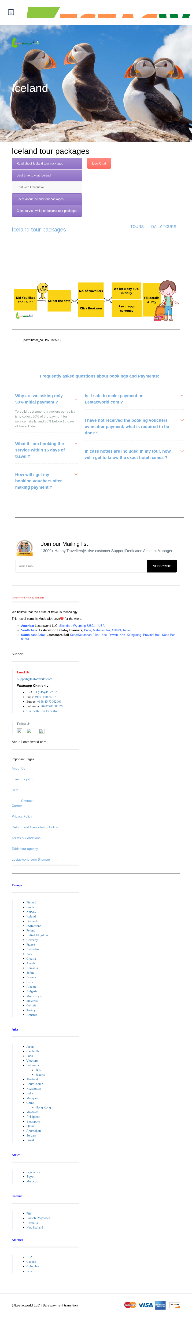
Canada (31, 1261)
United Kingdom (37, 935)
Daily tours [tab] (163, 227)
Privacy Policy (22, 816)
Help (15, 790)
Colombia (32, 1266)
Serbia (30, 972)
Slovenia (32, 1000)
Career (17, 805)
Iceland (31, 916)
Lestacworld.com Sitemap (31, 859)
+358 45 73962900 (49, 701)
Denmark (32, 921)
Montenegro (34, 996)
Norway (31, 911)
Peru (29, 1271)
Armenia (31, 1014)
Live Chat (99, 163)
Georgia (31, 1005)
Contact (27, 801)
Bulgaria (31, 991)
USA (29, 1257)
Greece (30, 982)
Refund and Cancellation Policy (35, 827)
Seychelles (33, 1172)
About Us (18, 768)
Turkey (31, 1010)
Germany (32, 940)
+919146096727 (45, 697)
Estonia (31, 977)
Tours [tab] (137, 227)
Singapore (33, 1121)
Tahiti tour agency (25, 849)
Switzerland (33, 926)
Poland (30, 930)
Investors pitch (22, 779)
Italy (29, 954)
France (30, 944)
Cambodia (33, 1051)
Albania (31, 986)
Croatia (31, 958)
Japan (30, 1046)
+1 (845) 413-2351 (46, 692)
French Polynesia (38, 1218)
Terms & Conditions (26, 838)
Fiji (28, 1213)
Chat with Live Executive (42, 711)
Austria (31, 963)
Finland (31, 902)
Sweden (31, 907)
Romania (32, 968)
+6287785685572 (52, 706)
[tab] (47, 163)
